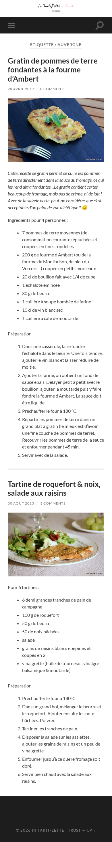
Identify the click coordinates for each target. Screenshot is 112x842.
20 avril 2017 (21, 89)
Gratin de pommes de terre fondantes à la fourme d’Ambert (53, 69)
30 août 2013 (21, 503)
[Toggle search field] (99, 25)
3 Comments (52, 503)
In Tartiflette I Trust (56, 830)
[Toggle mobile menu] (12, 25)
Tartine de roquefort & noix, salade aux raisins (54, 488)
